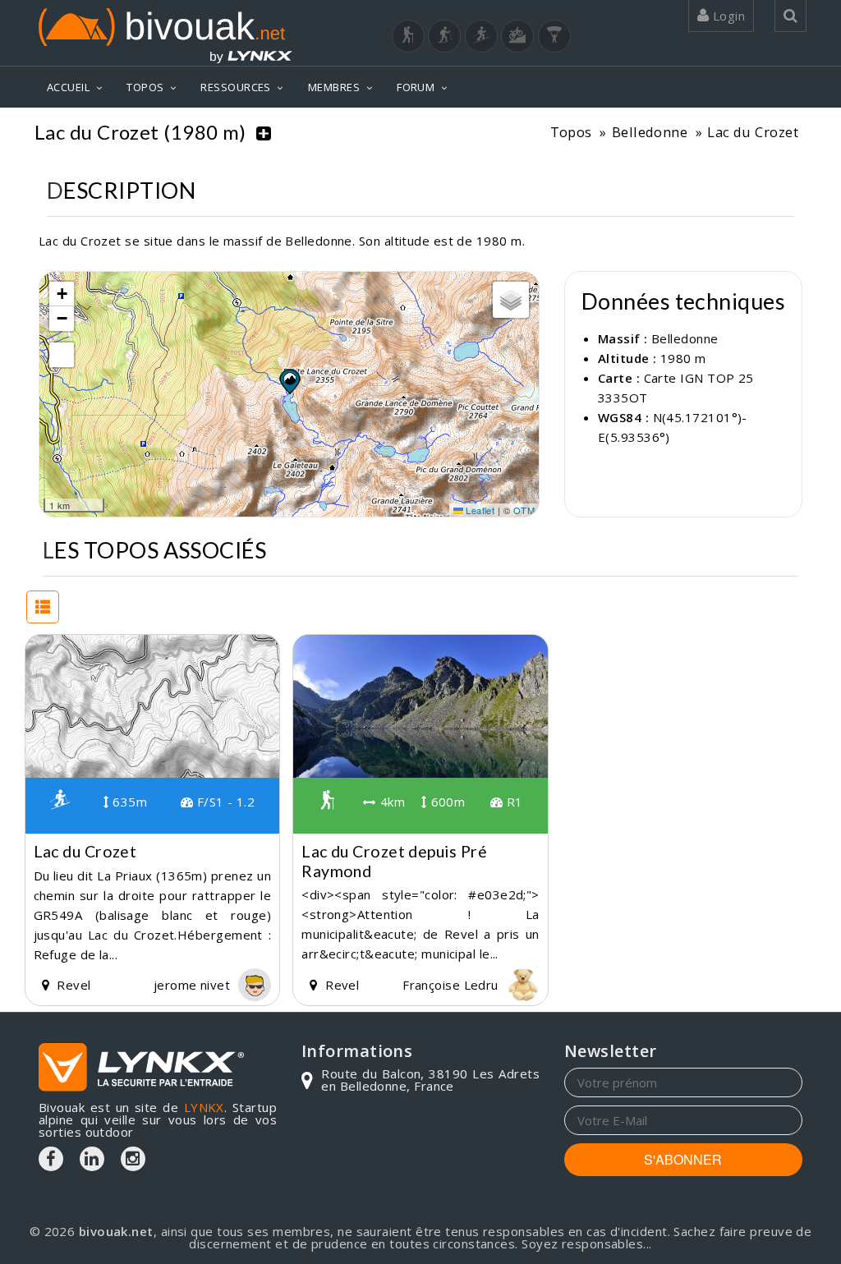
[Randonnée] (408, 36)
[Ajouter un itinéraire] (264, 132)
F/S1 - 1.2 (224, 801)
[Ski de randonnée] (481, 36)
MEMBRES (334, 87)
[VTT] (517, 36)
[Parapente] (554, 36)
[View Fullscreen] (61, 354)
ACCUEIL (68, 87)
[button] (289, 381)
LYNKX (204, 1107)
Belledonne (650, 131)
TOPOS (144, 87)
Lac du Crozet (752, 131)
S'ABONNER (683, 1159)
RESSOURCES (235, 87)
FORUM (415, 87)
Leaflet (479, 510)
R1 (512, 801)
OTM (524, 510)
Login (727, 15)
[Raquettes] (444, 36)
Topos (571, 131)
